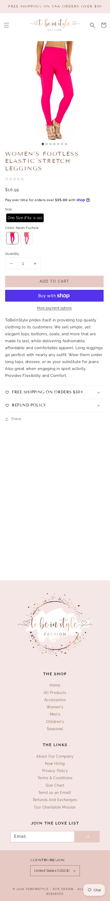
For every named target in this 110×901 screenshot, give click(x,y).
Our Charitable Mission (54, 807)
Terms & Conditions (55, 778)
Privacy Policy (55, 771)
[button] (6, 25)
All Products (55, 693)
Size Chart (55, 785)
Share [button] (16, 419)
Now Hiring (55, 763)
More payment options (54, 308)
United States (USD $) (51, 870)
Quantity (12, 254)
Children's (55, 722)
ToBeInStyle (37, 889)
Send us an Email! (55, 793)
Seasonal (55, 729)
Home (55, 685)
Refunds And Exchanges (55, 800)
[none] (25, 217)
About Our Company (54, 756)
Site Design (63, 889)
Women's (55, 707)
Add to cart (54, 281)
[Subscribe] (87, 836)
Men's (55, 714)
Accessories (55, 700)
